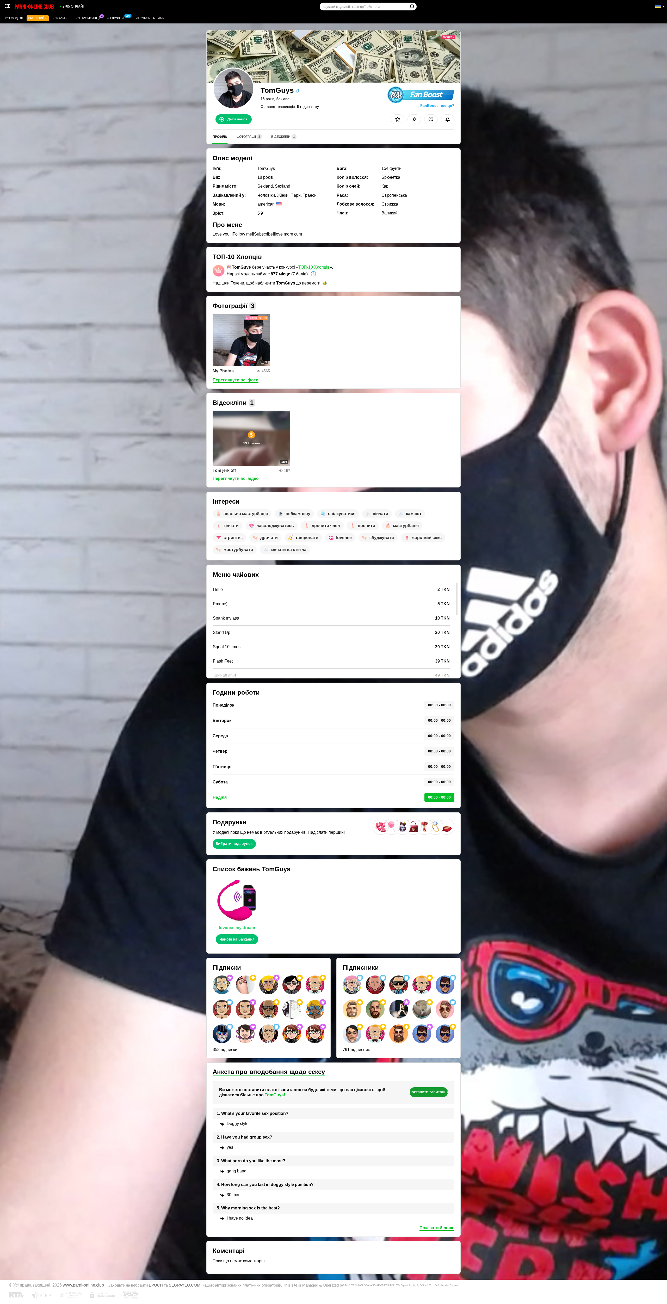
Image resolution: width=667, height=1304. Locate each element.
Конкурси (115, 18)
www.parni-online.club (83, 1285)
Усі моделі (14, 18)
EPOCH (156, 1285)
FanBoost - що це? (437, 105)
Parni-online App (149, 18)
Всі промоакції (87, 18)
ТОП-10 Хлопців (314, 267)
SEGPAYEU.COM (184, 1285)
